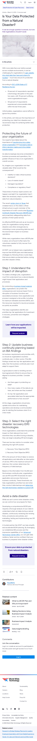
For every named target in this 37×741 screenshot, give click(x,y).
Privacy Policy (6, 715)
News (21, 694)
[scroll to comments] (16, 572)
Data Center (30, 7)
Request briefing (18, 556)
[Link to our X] (7, 709)
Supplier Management (21, 717)
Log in (29, 2)
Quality (31, 717)
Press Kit (22, 697)
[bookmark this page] (21, 572)
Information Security (8, 717)
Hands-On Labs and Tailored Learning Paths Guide (17, 737)
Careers (4, 690)
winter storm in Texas (18, 203)
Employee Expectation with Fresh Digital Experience (18, 734)
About (4, 686)
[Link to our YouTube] (15, 709)
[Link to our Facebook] (11, 709)
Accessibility (5, 720)
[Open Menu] (34, 2)
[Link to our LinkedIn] (3, 709)
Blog (21, 690)
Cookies (13, 720)
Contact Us (23, 701)
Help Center (6, 697)
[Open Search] (21, 2)
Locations (5, 694)
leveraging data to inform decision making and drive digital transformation (17, 147)
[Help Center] (25, 2)
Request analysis (18, 333)
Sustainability (24, 686)
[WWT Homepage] (8, 2)
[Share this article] (3, 572)
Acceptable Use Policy (17, 715)
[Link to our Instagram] (19, 709)
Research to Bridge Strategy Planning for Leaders (17, 731)
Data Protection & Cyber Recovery (13, 7)
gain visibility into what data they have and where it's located (18, 75)
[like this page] (10, 572)
